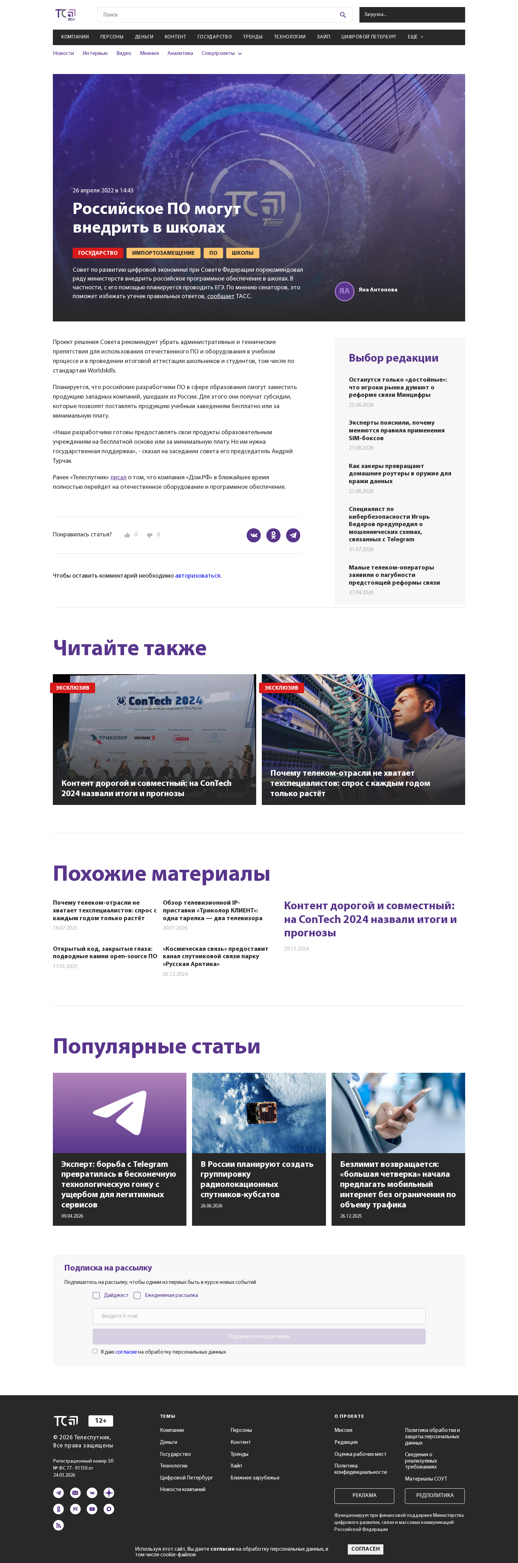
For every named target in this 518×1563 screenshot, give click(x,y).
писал (119, 478)
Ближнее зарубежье (254, 1478)
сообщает (221, 297)
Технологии (290, 37)
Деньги (144, 37)
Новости (63, 53)
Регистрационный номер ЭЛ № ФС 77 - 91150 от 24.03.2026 (83, 1468)
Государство (215, 37)
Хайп (324, 37)
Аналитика (180, 53)
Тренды (253, 37)
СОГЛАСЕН (365, 1549)
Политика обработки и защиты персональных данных (432, 1437)
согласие (126, 1352)
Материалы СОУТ (426, 1479)
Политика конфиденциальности (360, 1469)
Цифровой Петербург (369, 37)
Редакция (346, 1442)
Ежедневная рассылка (171, 1295)
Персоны (112, 37)
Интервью (94, 53)
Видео (123, 53)
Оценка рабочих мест (360, 1454)
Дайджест (116, 1295)
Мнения (149, 53)
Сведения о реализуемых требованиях (421, 1461)
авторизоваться (197, 576)
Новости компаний (182, 1490)
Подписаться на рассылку (259, 1337)
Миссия (343, 1430)
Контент (175, 37)
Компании (75, 37)
